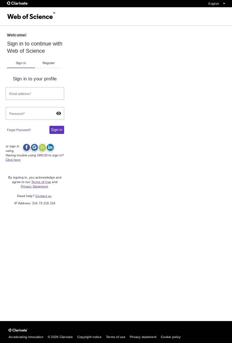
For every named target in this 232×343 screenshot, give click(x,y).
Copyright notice (89, 337)
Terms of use (115, 337)
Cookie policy (171, 337)
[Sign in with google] (34, 147)
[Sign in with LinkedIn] (50, 147)
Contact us (43, 196)
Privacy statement (143, 337)
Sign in (21, 63)
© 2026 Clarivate (60, 337)
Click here (13, 160)
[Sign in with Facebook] (26, 147)
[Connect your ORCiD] (42, 147)
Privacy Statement (34, 186)
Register (49, 63)
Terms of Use (41, 182)
